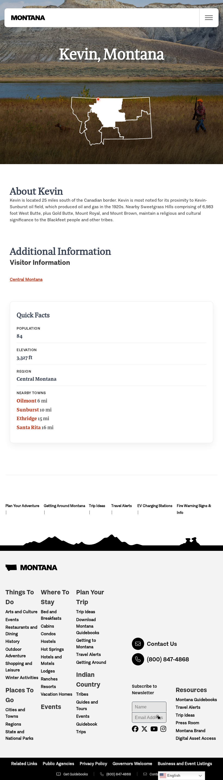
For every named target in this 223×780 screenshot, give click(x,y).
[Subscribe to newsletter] (158, 717)
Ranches (49, 678)
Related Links (24, 763)
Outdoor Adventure (15, 652)
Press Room (187, 722)
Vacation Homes (56, 694)
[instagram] (163, 729)
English (173, 775)
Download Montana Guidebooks (87, 626)
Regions (13, 724)
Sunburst (28, 410)
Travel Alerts (121, 505)
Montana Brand (190, 730)
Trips (81, 731)
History (12, 641)
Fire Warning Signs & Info (194, 509)
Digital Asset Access (196, 738)
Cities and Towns (15, 713)
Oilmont (26, 401)
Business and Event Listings (185, 763)
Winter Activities (21, 677)
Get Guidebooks (75, 774)
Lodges (48, 671)
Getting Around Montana (64, 505)
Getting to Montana (86, 643)
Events (12, 619)
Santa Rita (29, 427)
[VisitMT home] (25, 17)
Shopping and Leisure (18, 666)
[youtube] (154, 729)
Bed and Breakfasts (51, 615)
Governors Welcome (132, 763)
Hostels (48, 641)
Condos (48, 633)
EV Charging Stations (154, 505)
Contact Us (162, 643)
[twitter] (144, 729)
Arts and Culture (21, 611)
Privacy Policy (93, 763)
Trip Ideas (97, 505)
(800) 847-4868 (168, 659)
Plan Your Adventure (22, 505)
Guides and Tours (87, 705)
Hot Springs (52, 649)
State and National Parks (19, 735)
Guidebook (86, 724)
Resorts (48, 686)
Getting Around (91, 662)
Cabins (47, 626)
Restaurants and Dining (21, 630)
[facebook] (135, 729)
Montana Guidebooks (196, 699)
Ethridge (27, 418)
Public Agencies (58, 763)
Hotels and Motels (51, 660)
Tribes (82, 694)
